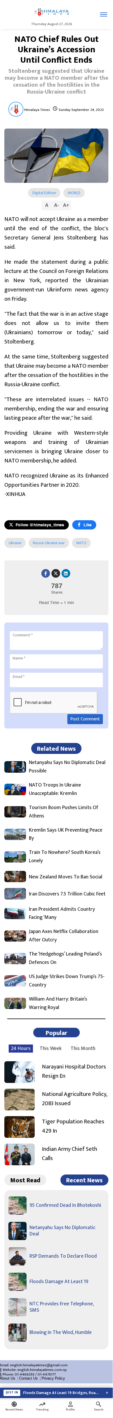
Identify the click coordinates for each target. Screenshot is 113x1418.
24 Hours (21, 1049)
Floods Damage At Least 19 (58, 1281)
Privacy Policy (53, 1378)
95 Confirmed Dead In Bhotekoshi (65, 1205)
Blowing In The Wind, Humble (60, 1332)
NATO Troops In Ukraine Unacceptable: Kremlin (55, 789)
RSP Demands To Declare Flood (63, 1256)
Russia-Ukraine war (49, 543)
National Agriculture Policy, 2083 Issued (74, 1098)
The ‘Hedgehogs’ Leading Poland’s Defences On (65, 958)
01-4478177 (47, 1374)
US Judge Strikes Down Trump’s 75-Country (67, 981)
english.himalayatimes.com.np (42, 1370)
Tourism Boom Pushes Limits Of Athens (63, 812)
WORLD (74, 192)
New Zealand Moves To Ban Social (65, 877)
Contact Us (28, 1378)
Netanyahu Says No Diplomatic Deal (62, 1230)
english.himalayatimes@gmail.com (39, 1365)
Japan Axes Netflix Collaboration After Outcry (63, 936)
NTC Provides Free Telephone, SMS (61, 1307)
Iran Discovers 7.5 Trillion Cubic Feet (67, 894)
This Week (51, 1049)
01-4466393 (24, 1374)
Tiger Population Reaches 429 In (73, 1126)
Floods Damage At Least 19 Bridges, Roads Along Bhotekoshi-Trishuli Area (62, 1392)
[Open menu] (103, 14)
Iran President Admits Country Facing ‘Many (62, 913)
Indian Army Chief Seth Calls (69, 1153)
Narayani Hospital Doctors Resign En (74, 1071)
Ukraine (15, 543)
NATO (81, 543)
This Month (83, 1049)
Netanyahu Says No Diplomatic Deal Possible (67, 767)
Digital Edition (44, 192)
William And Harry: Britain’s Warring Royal (58, 1003)
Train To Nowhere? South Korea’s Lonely (65, 856)
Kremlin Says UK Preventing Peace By (65, 834)
